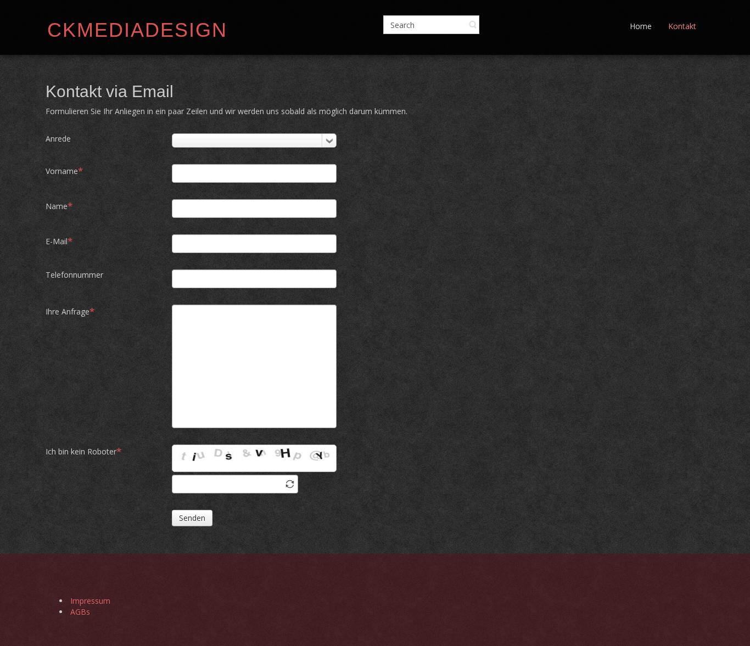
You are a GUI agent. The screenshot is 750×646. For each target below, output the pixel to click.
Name (57, 206)
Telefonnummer (74, 274)
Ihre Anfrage (67, 311)
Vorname (62, 171)
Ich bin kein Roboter (81, 451)
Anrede (58, 138)
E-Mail (57, 241)
